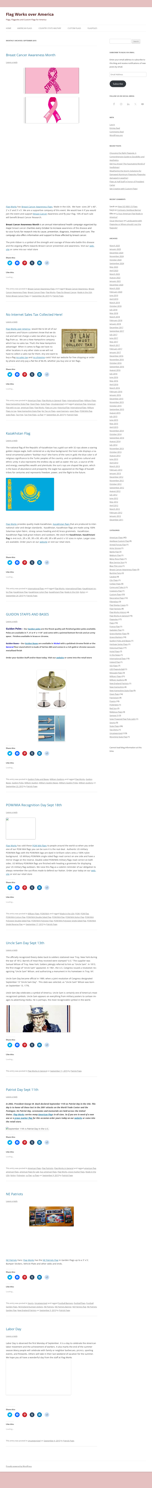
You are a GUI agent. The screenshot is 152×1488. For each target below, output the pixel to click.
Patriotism (114, 697)
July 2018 (113, 309)
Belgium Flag (115, 555)
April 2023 (114, 270)
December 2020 (116, 284)
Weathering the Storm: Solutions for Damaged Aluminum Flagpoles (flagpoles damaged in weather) (127, 174)
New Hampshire (117, 687)
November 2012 (117, 480)
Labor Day (13, 1329)
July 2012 (113, 494)
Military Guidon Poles (68, 782)
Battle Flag (114, 551)
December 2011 (116, 519)
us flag (40, 414)
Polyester (21, 1175)
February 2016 (116, 391)
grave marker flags (76, 1171)
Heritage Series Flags (119, 644)
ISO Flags (114, 665)
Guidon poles (34, 629)
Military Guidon (31, 782)
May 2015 (114, 423)
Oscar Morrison (116, 220)
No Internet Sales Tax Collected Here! (34, 314)
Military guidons (86, 782)
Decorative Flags (117, 598)
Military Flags (90, 400)
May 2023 (114, 267)
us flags (36, 1175)
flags (67, 524)
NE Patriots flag (79, 1306)
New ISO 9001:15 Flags (127, 206)
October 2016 (115, 363)
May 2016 (114, 381)
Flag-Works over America (18, 328)
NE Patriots (14, 1194)
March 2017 (115, 345)
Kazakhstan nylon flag (38, 592)
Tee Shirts (114, 729)
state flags (10, 414)
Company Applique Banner (129, 210)
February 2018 (116, 320)
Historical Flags (116, 647)
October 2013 (115, 452)
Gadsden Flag (115, 630)
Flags (64, 400)
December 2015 (116, 398)
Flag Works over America (30, 14)
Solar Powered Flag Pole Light (123, 719)
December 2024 (116, 252)
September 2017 (117, 331)
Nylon (82, 592)
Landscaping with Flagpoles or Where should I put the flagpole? (126, 224)
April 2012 (114, 505)
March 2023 (115, 274)
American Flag (45, 1114)
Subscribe (118, 83)
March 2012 (115, 509)
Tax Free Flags (30, 414)
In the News (115, 655)
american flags (27, 407)
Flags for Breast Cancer (66, 292)
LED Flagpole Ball (117, 669)
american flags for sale (29, 1171)
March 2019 (115, 302)
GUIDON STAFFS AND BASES (27, 614)
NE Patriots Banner (63, 1306)
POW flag (85, 913)
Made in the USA (84, 292)
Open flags (35, 404)
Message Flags (116, 672)
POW (77, 913)
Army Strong (115, 548)
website (43, 541)
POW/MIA (44, 913)
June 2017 (114, 338)
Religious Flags (116, 712)
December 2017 (116, 327)
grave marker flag (23, 1118)
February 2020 (116, 292)
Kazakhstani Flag (56, 592)
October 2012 (115, 484)
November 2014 (117, 430)
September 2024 (117, 263)
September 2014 (117, 437)
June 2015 (114, 420)
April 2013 (114, 462)
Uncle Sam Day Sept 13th (25, 943)
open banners (62, 411)
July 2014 (113, 445)
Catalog (113, 576)
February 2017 (116, 348)
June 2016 (114, 377)
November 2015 (117, 402)
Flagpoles (92, 28)
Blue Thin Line (116, 566)
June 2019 (114, 295)
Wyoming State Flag (118, 736)
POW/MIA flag (86, 411)
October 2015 (115, 405)
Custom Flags (74, 28)
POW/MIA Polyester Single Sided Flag (70, 920)
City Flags (114, 580)
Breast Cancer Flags (36, 292)
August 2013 (115, 455)
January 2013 (115, 473)
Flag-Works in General (51, 400)
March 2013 (115, 466)
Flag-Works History (118, 612)
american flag (80, 404)
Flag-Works (11, 206)
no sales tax (22, 357)
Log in (112, 124)
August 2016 (115, 370)
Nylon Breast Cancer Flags (17, 296)
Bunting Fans (115, 573)
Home (8, 28)
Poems (113, 701)
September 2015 (117, 409)
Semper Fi (114, 715)
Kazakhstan (58, 524)
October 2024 (115, 260)
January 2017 (115, 352)
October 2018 (115, 306)
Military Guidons (57, 779)
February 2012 (116, 512)
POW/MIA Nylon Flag (74, 917)
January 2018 (115, 324)
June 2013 (114, 459)
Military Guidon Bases (48, 782)
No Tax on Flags (49, 411)
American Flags (24, 28)
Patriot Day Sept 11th (22, 1089)
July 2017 (113, 334)
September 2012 (117, 487)
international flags (78, 407)
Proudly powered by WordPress (19, 1466)
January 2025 (115, 249)
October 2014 (115, 434)
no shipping (39, 357)
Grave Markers (116, 637)
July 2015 (113, 416)
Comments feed (117, 131)
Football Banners (65, 1303)
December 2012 (116, 477)
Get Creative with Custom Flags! (123, 188)
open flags (74, 411)
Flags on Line (51, 407)
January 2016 (115, 395)
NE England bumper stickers (30, 1306)
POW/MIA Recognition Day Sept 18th (34, 805)
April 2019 (114, 299)
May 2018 (114, 313)
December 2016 (116, 356)
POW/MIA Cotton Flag (15, 917)
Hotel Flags (114, 651)
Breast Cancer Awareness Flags (37, 206)
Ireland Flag (115, 662)
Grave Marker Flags (118, 633)
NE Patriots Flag (50, 1260)
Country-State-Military (50, 28)
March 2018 (115, 316)
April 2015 (114, 427)
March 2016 (115, 388)
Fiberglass (114, 601)
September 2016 (117, 366)
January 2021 (115, 281)
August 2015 (115, 413)
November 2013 (117, 448)
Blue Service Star (117, 562)
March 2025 (115, 245)
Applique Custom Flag (119, 541)
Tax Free (19, 414)
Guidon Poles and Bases (38, 779)
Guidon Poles (18, 782)
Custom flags (115, 594)
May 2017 (114, 341)
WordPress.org (116, 135)
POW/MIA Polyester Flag (42, 920)
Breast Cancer (40, 213)
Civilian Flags (115, 583)
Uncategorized (57, 404)
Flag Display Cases (117, 605)
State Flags (45, 404)
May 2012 (114, 502)
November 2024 (117, 256)
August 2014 (115, 441)
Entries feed (115, 128)
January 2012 (115, 516)
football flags (79, 1303)
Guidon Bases (31, 643)
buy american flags (48, 1171)
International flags (75, 400)
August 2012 (115, 491)
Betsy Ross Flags (117, 558)
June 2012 (114, 498)
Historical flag (63, 407)
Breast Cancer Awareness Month (31, 55)
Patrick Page (58, 296)
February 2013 (116, 470)
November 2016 (117, 359)
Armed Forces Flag (118, 544)
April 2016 (114, 384)
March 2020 (115, 288)
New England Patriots (26, 1310)
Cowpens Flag (116, 591)
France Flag (114, 626)
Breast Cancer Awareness (77, 288)
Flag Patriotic (47, 1168)
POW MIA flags (39, 845)
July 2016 (113, 373)
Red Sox (113, 708)
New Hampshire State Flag (17, 404)
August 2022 (115, 277)
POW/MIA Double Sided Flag (38, 917)
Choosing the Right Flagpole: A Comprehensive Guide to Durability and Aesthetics (127, 157)
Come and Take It (117, 587)
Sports (31, 1303)
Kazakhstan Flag (18, 433)
